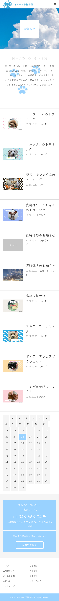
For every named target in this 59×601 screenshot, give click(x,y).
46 (22, 462)
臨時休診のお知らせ (40, 235)
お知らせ (44, 240)
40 (22, 456)
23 (30, 437)
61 (46, 475)
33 (14, 449)
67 (46, 481)
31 (46, 443)
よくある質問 (9, 576)
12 (36, 424)
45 (14, 462)
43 (46, 456)
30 (38, 443)
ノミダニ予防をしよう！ (40, 389)
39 (14, 456)
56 (6, 475)
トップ (6, 566)
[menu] (55, 4)
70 (22, 487)
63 (14, 481)
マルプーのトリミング (40, 329)
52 (22, 468)
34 (22, 449)
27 (14, 443)
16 (22, 430)
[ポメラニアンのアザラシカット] (13, 366)
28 (22, 443)
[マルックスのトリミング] (13, 154)
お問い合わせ (29, 545)
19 (46, 430)
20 (6, 437)
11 (28, 424)
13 (44, 424)
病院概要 (33, 571)
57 (14, 475)
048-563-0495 (32, 516)
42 (38, 456)
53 (30, 468)
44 (6, 462)
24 (38, 437)
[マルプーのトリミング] (13, 336)
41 (30, 456)
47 (30, 462)
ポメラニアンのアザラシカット (40, 359)
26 (6, 443)
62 (6, 481)
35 (30, 449)
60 (38, 475)
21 (14, 437)
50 (6, 468)
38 (6, 456)
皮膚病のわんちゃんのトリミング (40, 207)
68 (6, 487)
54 (38, 468)
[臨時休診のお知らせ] (13, 245)
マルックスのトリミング (40, 147)
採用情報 (33, 576)
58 (22, 475)
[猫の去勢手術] (13, 305)
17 (30, 430)
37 (46, 449)
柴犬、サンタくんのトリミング (40, 177)
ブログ (43, 124)
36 (38, 449)
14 (6, 430)
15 (14, 430)
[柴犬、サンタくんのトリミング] (13, 184)
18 (38, 430)
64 (22, 481)
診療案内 (33, 566)
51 (14, 468)
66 (38, 481)
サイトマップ (9, 586)
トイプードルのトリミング (40, 116)
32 (6, 449)
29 (30, 443)
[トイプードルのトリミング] (13, 124)
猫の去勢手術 (36, 296)
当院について (9, 571)
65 (30, 481)
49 (46, 462)
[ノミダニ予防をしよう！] (13, 396)
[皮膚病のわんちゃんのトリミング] (13, 215)
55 (46, 468)
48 (38, 462)
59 (30, 475)
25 (46, 437)
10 (20, 424)
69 (14, 487)
